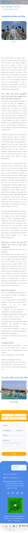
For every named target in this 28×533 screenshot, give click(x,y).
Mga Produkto (9, 6)
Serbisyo (20, 527)
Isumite (14, 454)
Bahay (3, 6)
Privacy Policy (16, 520)
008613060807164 (21, 415)
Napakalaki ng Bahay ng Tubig (10, 9)
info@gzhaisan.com (15, 418)
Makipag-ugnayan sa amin (19, 468)
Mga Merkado (24, 528)
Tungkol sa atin (6, 528)
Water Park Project (13, 529)
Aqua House (17, 6)
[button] (12, 41)
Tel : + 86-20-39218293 (11, 474)
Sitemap (10, 520)
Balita (17, 527)
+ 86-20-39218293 (8, 415)
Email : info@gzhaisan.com (12, 477)
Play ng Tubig (14, 401)
